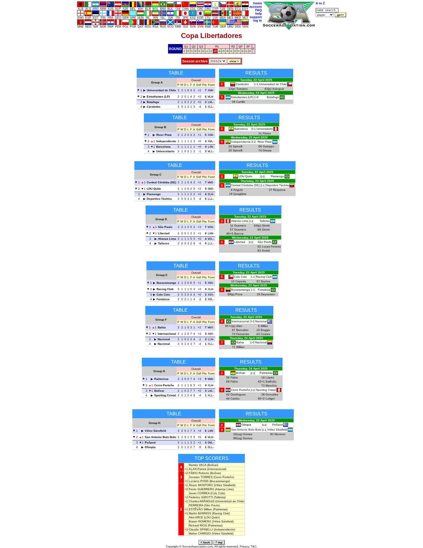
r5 (223, 51)
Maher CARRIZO (200, 533)
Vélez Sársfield (155, 430)
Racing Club (165, 289)
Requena (279, 189)
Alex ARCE (196, 517)
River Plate (164, 134)
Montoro (280, 434)
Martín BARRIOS (200, 513)
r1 (207, 51)
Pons (238, 294)
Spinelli (237, 146)
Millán (264, 326)
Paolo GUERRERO (201, 489)
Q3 (201, 46)
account (255, 6)
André (266, 250)
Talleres (163, 243)
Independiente (166, 141)
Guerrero (240, 225)
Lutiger (270, 398)
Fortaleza (163, 299)
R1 (217, 46)
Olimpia (150, 447)
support (256, 17)
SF (248, 46)
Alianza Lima (167, 238)
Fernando (242, 334)
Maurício (271, 385)
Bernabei (242, 330)
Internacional (167, 333)
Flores (267, 133)
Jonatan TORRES (201, 477)
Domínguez (238, 394)
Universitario (165, 151)
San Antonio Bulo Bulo (160, 437)
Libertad (163, 233)
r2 (211, 51)
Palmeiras (161, 378)
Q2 (194, 46)
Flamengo (154, 194)
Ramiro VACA (197, 465)
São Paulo (165, 227)
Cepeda (240, 281)
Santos (247, 438)
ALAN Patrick (197, 469)
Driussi (267, 150)
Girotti (266, 225)
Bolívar (159, 390)
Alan (239, 326)
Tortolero (242, 88)
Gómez (247, 434)
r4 (219, 51)
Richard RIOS (198, 525)
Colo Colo (163, 294)
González (272, 394)
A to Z (320, 3)
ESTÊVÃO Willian (200, 509)
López (270, 377)
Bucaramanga (166, 282)
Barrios (265, 281)
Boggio (265, 330)
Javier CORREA (199, 493)
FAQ (258, 10)
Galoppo (268, 146)
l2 (188, 51)
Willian (240, 347)
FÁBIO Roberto (199, 473)
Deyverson (268, 294)
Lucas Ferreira (271, 246)
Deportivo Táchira (159, 198)
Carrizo (235, 398)
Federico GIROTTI (201, 497)
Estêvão (271, 381)
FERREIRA (196, 505)
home (257, 3)
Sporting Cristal (165, 395)
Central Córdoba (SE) (161, 182)
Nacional (164, 339)
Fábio (234, 377)
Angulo (238, 189)
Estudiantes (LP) (158, 96)
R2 (233, 46)
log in (257, 20)
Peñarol (150, 442)
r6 (227, 51)
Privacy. (245, 546)
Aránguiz (278, 88)
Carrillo (240, 101)
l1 (184, 51)
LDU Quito (154, 188)
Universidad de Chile (161, 90)
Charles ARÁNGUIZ (201, 501)
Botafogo (153, 102)
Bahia (162, 327)
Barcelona (163, 146)
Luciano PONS (199, 481)
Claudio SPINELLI (201, 529)
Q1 (186, 46)
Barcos (238, 233)
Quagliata (239, 193)
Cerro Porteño (164, 385)
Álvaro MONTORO (201, 485)
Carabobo (153, 106)
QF (241, 46)
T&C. (254, 546)
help (258, 13)
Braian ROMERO (200, 521)
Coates (265, 334)
